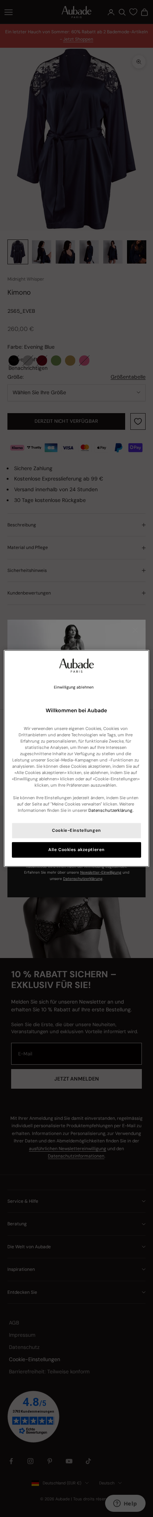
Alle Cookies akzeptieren (76, 850)
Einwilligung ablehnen (74, 687)
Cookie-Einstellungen (76, 830)
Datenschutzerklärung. (110, 810)
